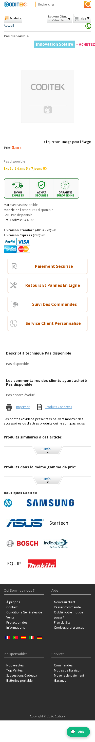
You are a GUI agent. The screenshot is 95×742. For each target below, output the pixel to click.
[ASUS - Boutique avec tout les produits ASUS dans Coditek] (25, 523)
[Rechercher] (87, 4)
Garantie (60, 680)
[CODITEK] (16, 4)
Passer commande (67, 607)
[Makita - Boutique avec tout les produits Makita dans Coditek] (42, 563)
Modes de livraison (67, 670)
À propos (13, 602)
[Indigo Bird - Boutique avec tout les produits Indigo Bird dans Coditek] (56, 543)
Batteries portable (19, 680)
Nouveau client (64, 602)
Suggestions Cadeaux (21, 675)
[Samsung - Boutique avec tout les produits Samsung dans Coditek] (50, 502)
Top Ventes (14, 670)
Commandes (63, 665)
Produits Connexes (58, 407)
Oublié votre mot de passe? (68, 615)
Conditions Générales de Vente (24, 615)
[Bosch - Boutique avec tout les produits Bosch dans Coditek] (22, 543)
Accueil (9, 25)
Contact (11, 607)
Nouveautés (15, 665)
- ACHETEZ (65, 44)
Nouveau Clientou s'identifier (57, 18)
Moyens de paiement (69, 675)
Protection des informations (16, 625)
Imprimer (23, 407)
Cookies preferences (69, 627)
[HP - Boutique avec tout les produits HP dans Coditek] (14, 502)
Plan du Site (62, 622)
